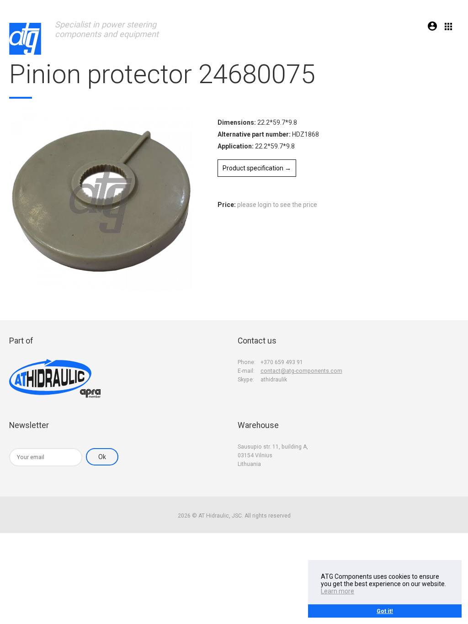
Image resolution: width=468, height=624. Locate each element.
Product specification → (257, 168)
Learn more (337, 591)
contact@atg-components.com (301, 371)
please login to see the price (277, 204)
